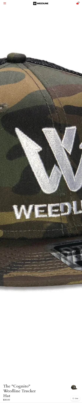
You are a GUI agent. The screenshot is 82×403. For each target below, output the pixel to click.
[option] (74, 387)
